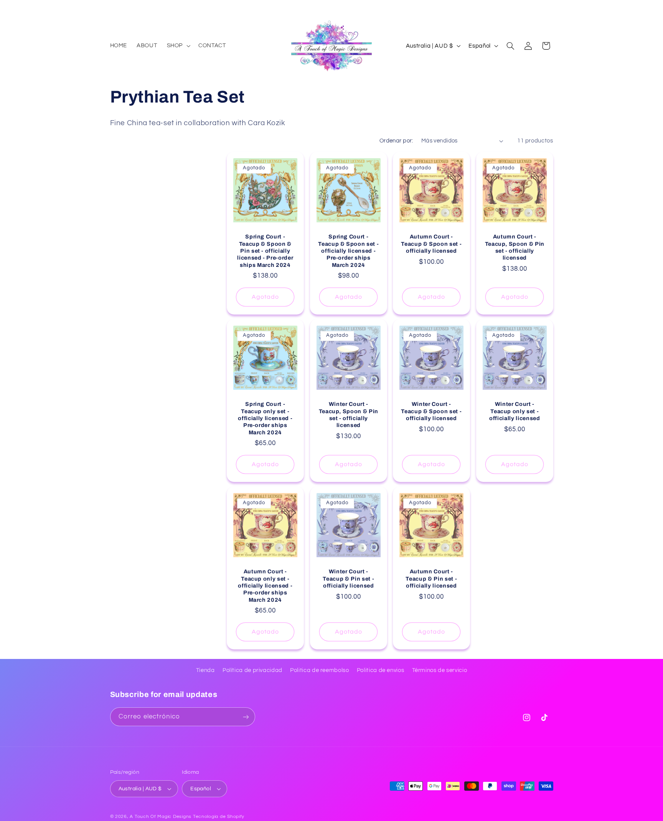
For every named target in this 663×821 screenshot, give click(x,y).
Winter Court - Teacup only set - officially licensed (514, 411)
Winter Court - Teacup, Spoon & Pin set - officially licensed (348, 414)
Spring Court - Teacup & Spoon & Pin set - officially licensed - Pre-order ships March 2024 (265, 250)
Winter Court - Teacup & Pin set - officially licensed (348, 579)
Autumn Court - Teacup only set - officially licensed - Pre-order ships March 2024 (265, 586)
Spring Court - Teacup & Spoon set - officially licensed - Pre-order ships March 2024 (348, 250)
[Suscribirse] (245, 716)
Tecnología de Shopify (218, 816)
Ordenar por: (396, 141)
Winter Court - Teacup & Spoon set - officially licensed (431, 411)
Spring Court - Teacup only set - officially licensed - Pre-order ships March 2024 (265, 418)
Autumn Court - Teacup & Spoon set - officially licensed (431, 243)
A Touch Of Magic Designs (160, 816)
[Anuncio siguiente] (550, 7)
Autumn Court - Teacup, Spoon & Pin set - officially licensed (514, 247)
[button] (177, 45)
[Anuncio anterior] (112, 7)
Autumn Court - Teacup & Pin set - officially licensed (431, 579)
